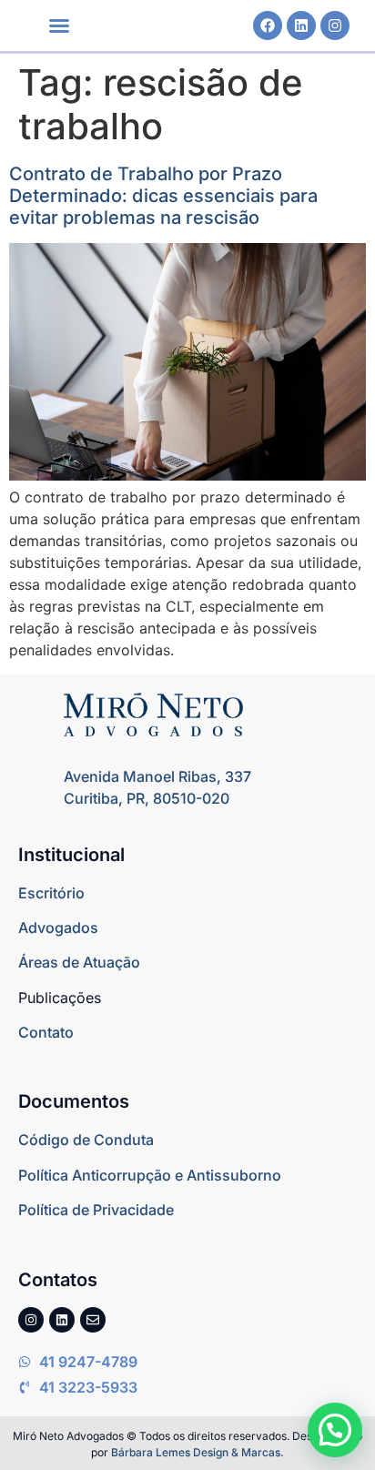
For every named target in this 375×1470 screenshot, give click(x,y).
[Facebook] (267, 25)
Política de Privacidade (96, 1210)
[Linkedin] (301, 25)
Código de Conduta (86, 1139)
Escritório (51, 893)
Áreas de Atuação (79, 962)
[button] (59, 25)
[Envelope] (93, 1320)
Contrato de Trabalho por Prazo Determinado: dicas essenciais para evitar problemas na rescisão (163, 195)
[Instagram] (335, 25)
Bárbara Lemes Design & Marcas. (197, 1452)
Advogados (58, 927)
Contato (46, 1032)
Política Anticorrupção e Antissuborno (149, 1175)
